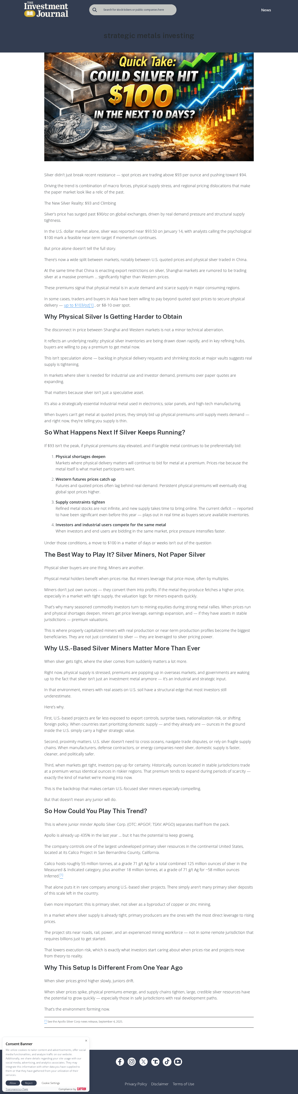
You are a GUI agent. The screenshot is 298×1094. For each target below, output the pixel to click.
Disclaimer (160, 1083)
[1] (91, 305)
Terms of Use (183, 1083)
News (266, 9)
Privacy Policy (136, 1083)
